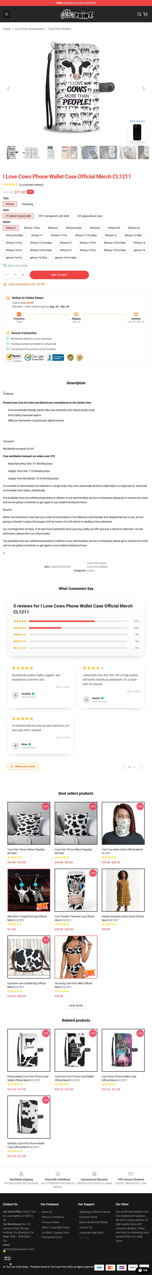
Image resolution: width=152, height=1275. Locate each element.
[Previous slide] (9, 88)
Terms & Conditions (53, 1217)
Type (6, 198)
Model (6, 221)
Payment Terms (88, 1217)
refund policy (42, 533)
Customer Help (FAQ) (91, 1232)
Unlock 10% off (7, 1259)
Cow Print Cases (96, 563)
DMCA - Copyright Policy (56, 1227)
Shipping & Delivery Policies (94, 1211)
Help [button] (145, 1270)
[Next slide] (143, 88)
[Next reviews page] (141, 767)
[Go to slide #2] (31, 152)
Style (6, 210)
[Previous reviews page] (123, 767)
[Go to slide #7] (127, 152)
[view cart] (145, 14)
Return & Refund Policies (93, 1222)
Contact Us (85, 1227)
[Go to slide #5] (89, 152)
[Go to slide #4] (70, 152)
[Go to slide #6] (108, 152)
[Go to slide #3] (50, 152)
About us (47, 1211)
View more (76, 1005)
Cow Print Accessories (29, 29)
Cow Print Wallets (59, 29)
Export (91, 570)
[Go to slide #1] (12, 152)
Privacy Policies (51, 1222)
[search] (139, 14)
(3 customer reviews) (31, 184)
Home (7, 29)
